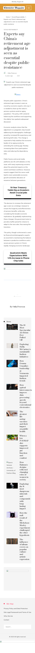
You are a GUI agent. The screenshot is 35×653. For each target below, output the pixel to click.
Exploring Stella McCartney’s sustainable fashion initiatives (25, 350)
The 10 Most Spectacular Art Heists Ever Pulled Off (25, 332)
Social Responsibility (11, 29)
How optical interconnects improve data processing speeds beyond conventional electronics (26, 396)
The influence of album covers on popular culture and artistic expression (24, 549)
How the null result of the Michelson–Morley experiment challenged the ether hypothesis (25, 524)
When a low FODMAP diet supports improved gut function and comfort (24, 447)
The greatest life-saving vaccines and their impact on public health (24, 422)
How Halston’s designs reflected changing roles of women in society (24, 471)
